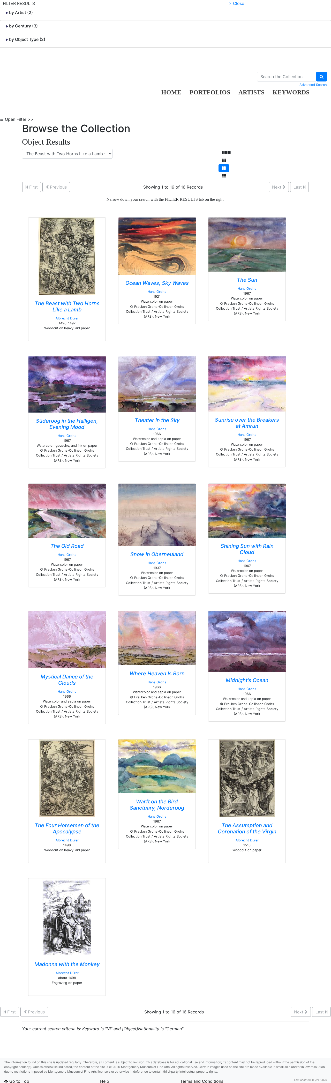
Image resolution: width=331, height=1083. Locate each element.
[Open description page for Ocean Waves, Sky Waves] (157, 245)
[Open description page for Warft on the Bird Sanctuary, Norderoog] (157, 765)
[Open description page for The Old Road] (67, 510)
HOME (171, 92)
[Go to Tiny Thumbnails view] (226, 152)
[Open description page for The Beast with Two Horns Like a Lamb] (67, 255)
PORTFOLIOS (210, 92)
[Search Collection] (321, 76)
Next (277, 187)
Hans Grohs (157, 292)
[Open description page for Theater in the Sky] (157, 383)
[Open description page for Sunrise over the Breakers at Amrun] (247, 383)
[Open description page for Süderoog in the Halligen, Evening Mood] (67, 384)
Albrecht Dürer (67, 318)
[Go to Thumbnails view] (224, 160)
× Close (236, 3)
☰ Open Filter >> (16, 119)
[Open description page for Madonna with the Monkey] (67, 916)
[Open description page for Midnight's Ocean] (247, 641)
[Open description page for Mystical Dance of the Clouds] (67, 639)
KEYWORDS (291, 92)
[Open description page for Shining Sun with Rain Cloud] (247, 510)
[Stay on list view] (224, 176)
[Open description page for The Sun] (247, 244)
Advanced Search (313, 85)
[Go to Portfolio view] (224, 168)
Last (298, 187)
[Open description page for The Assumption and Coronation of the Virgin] (247, 777)
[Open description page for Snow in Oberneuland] (157, 514)
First (33, 187)
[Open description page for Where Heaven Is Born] (157, 637)
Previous (58, 187)
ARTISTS (251, 92)
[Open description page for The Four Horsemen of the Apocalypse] (67, 777)
